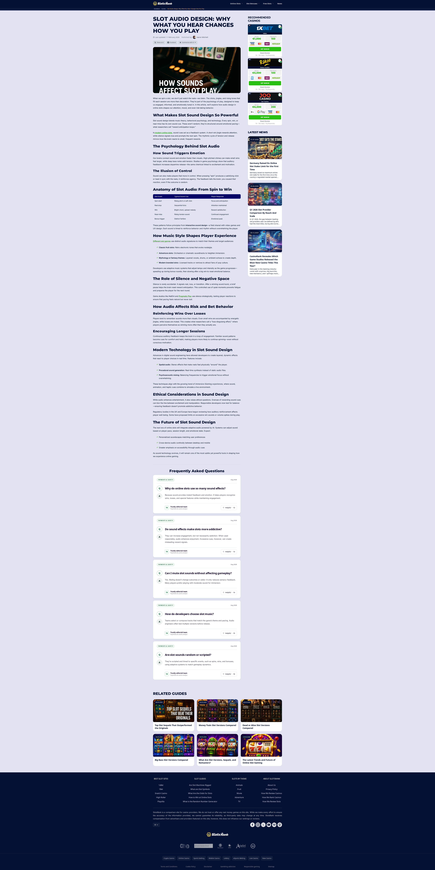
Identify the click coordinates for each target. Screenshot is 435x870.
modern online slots (163, 132)
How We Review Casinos (271, 793)
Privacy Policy (271, 789)
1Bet (161, 789)
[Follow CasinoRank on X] (263, 824)
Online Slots (235, 3)
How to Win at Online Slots (200, 797)
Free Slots (267, 3)
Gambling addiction (228, 866)
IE (155, 825)
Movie (239, 793)
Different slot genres (162, 241)
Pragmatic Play (185, 296)
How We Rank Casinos (271, 797)
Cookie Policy (190, 866)
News (279, 3)
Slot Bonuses (251, 3)
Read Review (265, 53)
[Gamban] (220, 846)
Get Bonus (265, 49)
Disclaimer (208, 866)
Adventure (239, 797)
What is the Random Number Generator (200, 801)
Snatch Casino (161, 793)
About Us (272, 785)
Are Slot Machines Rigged (200, 785)
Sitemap (271, 866)
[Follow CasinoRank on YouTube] (269, 824)
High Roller (161, 797)
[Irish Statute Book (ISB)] (203, 846)
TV (239, 801)
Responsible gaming (252, 866)
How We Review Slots (271, 801)
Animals (239, 785)
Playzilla (161, 801)
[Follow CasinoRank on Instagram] (258, 824)
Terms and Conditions (169, 866)
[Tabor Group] (229, 846)
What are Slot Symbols (200, 789)
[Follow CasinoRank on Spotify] (274, 824)
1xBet (161, 785)
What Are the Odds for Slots (200, 793)
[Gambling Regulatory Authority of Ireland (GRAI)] (185, 846)
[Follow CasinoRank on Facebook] (252, 824)
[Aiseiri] (241, 846)
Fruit (239, 789)
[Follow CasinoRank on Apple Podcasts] (279, 824)
